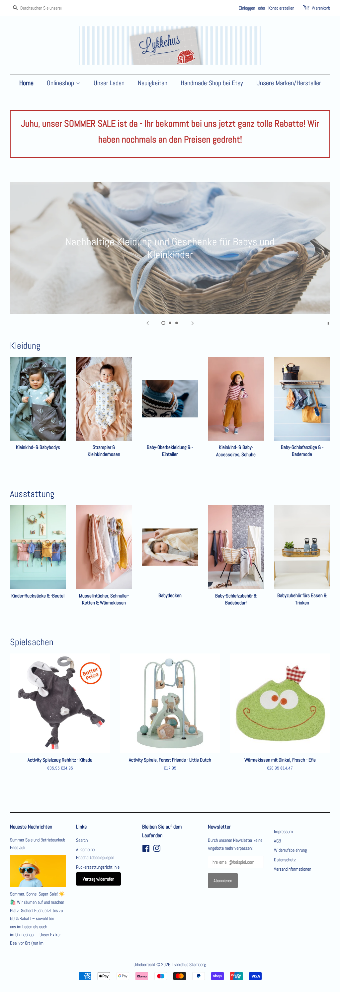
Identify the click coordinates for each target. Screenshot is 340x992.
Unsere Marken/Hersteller (288, 83)
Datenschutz (285, 860)
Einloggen (247, 8)
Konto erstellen (281, 8)
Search (82, 840)
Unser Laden (109, 83)
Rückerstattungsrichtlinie (98, 867)
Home (26, 83)
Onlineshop (61, 83)
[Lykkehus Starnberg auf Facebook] (146, 850)
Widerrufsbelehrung (290, 850)
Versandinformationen (292, 869)
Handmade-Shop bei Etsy (212, 83)
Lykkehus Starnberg (189, 964)
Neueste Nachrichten (31, 826)
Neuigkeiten (152, 83)
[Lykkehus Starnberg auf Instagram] (156, 850)
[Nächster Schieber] (192, 322)
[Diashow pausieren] (327, 322)
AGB (277, 841)
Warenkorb (321, 8)
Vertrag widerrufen (98, 879)
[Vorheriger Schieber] (147, 322)
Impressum (283, 832)
